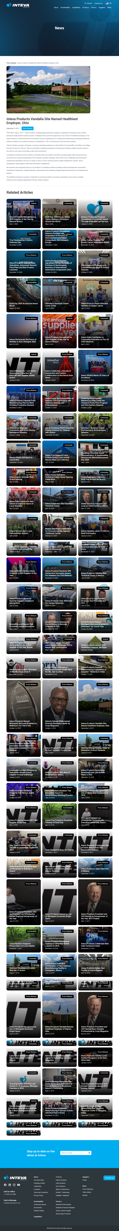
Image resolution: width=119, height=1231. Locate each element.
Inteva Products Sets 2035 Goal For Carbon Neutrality (58, 602)
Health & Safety (39, 1211)
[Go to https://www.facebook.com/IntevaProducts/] (5, 1184)
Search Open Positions (63, 1214)
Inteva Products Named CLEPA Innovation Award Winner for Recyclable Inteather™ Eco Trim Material (22, 746)
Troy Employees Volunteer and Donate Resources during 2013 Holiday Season (94, 1086)
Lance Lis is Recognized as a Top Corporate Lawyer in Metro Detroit (23, 1058)
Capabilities (76, 7)
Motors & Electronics (62, 1189)
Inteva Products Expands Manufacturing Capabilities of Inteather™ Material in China (93, 669)
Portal (84, 1180)
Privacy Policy (38, 1195)
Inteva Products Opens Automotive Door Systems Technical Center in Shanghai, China (93, 1109)
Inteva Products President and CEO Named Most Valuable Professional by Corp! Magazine (94, 1029)
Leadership (37, 1186)
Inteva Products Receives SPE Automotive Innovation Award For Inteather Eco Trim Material (58, 573)
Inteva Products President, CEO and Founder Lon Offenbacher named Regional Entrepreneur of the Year (23, 915)
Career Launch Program (63, 1211)
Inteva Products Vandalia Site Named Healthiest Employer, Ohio (95, 724)
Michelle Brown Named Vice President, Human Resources (21, 625)
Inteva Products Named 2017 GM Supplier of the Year (23, 821)
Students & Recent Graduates (65, 1208)
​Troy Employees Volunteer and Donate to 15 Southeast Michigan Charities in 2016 (23, 1086)
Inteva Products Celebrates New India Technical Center (95, 945)
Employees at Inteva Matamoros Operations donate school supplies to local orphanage (23, 772)
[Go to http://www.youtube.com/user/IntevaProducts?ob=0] (18, 1184)
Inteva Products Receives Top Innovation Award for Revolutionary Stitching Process (59, 793)
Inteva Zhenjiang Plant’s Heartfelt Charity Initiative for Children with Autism (59, 430)
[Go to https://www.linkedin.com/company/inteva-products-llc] (9, 1184)
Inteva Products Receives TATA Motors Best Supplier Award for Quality (94, 981)
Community (68, 203)
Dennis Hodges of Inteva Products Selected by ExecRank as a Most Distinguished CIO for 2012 (23, 1109)
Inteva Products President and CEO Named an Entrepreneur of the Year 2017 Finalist (94, 916)
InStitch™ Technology (62, 1192)
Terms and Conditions (41, 1192)
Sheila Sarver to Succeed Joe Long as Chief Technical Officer (94, 505)
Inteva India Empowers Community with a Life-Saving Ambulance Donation (22, 430)
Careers (94, 7)
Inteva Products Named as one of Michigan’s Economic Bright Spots (58, 916)
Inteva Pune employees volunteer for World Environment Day (23, 548)
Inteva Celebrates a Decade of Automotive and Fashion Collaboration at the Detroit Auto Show (59, 374)
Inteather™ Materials (62, 1195)
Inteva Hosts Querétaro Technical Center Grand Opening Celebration (59, 477)
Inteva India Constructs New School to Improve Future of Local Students (21, 503)
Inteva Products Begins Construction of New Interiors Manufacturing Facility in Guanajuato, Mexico (58, 967)
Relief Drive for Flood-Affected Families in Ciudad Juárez (94, 304)
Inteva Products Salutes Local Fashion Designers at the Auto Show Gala (94, 1058)
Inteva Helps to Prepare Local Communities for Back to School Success (95, 267)
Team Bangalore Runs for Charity (59, 850)
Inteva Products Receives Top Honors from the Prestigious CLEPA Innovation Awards (22, 981)
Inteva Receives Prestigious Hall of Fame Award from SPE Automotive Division (95, 847)
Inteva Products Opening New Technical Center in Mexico (93, 574)
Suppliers (102, 7)
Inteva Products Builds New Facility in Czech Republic (93, 969)
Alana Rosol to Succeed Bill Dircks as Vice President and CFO (93, 600)
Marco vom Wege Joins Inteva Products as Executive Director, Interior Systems (58, 868)
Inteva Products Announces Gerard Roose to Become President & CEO (57, 624)
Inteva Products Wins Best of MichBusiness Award (57, 773)
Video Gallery (87, 1192)
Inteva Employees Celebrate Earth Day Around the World (93, 478)
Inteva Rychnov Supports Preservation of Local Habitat (22, 945)
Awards (34, 203)
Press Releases (88, 1189)
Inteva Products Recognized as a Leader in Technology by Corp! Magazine (59, 1058)
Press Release (11, 63)
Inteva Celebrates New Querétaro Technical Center (59, 505)
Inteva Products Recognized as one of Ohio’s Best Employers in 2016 (58, 981)
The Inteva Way (39, 1180)
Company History (39, 1183)
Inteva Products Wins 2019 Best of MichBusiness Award (23, 670)
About (56, 7)
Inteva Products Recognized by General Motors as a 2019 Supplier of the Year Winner (22, 645)
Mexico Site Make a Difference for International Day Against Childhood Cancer (58, 531)
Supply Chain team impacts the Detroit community (58, 548)
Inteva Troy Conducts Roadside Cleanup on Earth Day (58, 821)
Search (89, 3)
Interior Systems (61, 1180)
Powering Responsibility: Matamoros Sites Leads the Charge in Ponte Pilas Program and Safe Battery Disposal (94, 401)
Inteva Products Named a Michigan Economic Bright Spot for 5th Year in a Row (58, 669)
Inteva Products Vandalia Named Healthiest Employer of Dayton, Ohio (59, 1029)
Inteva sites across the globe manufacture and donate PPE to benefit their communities (58, 645)
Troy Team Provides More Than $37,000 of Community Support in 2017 (23, 847)
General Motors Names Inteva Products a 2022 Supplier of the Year (22, 573)
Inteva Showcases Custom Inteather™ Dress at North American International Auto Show (93, 545)
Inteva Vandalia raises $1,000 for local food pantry (95, 532)
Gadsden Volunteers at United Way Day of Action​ (22, 969)
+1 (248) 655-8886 (10, 1194)
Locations (37, 1189)
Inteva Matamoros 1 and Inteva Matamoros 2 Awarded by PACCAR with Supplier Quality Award (22, 374)
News (109, 7)
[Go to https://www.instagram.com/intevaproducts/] (14, 1184)
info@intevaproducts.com (12, 1203)
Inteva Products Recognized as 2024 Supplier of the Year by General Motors (58, 339)
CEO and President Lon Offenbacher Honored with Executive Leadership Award (93, 820)
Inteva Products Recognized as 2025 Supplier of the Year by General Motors (22, 219)
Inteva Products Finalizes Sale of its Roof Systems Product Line (59, 749)
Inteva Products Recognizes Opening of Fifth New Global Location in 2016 (57, 943)
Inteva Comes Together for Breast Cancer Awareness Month (95, 241)
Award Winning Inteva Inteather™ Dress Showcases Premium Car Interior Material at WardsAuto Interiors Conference (59, 1084)
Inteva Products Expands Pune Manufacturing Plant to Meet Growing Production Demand (22, 402)
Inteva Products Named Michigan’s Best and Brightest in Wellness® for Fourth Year (94, 624)
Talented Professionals (63, 1204)
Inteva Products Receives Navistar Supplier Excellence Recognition (21, 600)
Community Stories (40, 1204)
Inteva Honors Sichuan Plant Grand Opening (21, 478)
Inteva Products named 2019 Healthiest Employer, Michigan (94, 646)
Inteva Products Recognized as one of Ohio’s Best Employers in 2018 (94, 793)
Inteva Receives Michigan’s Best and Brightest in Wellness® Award (23, 868)
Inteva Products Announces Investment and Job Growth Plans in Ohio (93, 772)
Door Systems (60, 1186)
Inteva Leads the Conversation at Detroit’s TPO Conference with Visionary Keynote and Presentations (59, 401)
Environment (38, 1208)
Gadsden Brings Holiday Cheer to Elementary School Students (95, 749)
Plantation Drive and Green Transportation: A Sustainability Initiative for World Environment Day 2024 (94, 456)
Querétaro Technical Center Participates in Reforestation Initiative (93, 430)
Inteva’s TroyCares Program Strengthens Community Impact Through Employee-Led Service (94, 219)
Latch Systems (61, 1183)
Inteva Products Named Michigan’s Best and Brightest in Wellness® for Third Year (23, 723)
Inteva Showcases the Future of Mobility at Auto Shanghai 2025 (22, 340)
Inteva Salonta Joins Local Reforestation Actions (20, 532)
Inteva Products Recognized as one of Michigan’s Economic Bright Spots (22, 1029)
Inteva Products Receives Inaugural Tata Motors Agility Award (21, 793)
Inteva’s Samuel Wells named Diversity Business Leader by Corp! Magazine (57, 723)
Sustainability (65, 7)
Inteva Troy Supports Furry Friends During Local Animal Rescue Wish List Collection (57, 457)
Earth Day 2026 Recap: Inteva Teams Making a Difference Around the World (57, 219)
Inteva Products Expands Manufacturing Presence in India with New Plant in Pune (59, 1110)
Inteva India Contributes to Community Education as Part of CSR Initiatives (95, 339)
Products (85, 7)
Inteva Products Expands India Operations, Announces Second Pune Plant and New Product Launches (22, 266)
